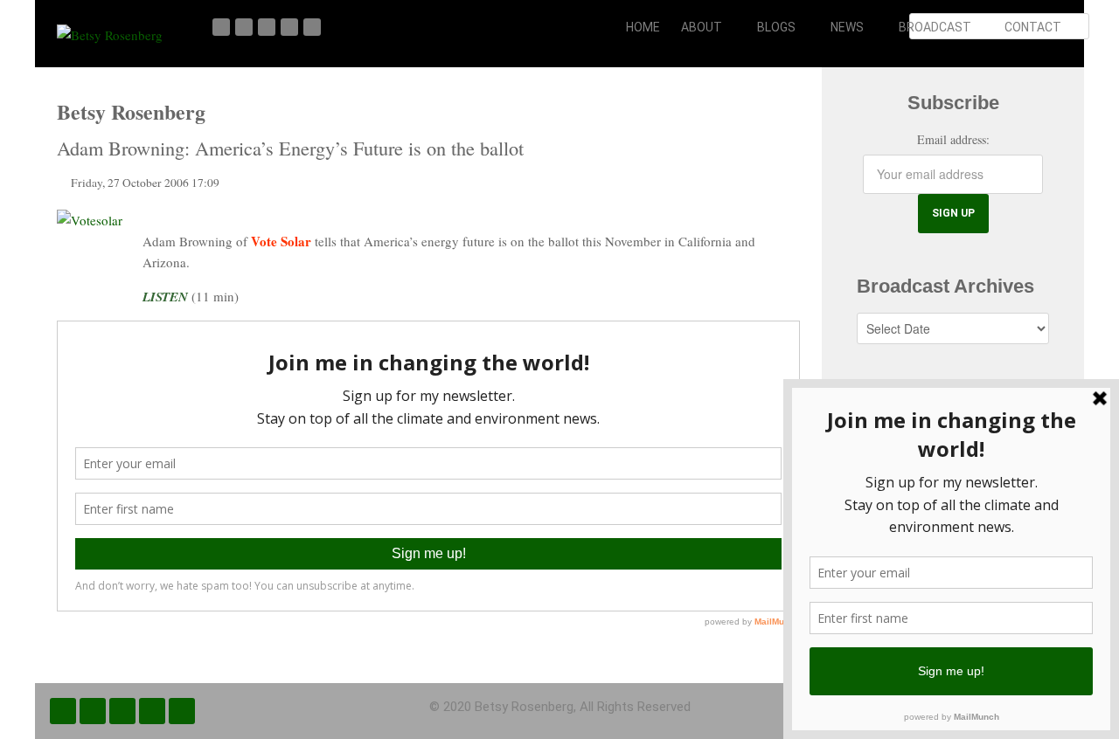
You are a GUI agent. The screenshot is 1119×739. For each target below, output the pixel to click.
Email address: (953, 139)
